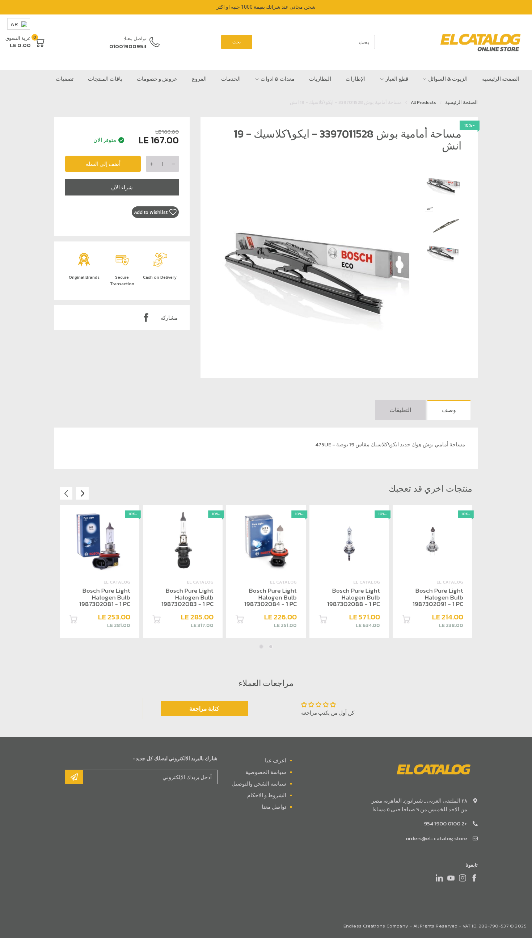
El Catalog (449, 582)
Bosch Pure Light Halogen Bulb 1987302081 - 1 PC (104, 597)
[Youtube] (451, 878)
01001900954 (128, 46)
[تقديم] (74, 777)
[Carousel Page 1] (271, 646)
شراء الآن (122, 187)
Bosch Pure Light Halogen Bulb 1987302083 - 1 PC (187, 597)
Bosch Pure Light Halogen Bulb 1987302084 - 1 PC (270, 597)
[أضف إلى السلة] (406, 620)
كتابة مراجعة (204, 708)
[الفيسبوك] (474, 878)
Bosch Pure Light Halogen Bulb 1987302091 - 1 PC (438, 597)
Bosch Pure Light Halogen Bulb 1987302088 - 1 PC (353, 597)
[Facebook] (146, 317)
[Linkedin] (439, 878)
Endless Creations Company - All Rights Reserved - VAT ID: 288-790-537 (426, 925)
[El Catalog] (481, 42)
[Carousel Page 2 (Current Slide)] (261, 646)
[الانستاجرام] (462, 878)
